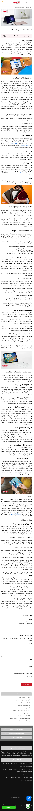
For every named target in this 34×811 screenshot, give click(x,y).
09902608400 (22, 766)
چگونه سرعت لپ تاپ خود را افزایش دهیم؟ (21, 700)
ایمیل (30, 666)
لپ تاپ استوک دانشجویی (17, 173)
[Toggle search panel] (5, 3)
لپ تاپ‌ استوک (18, 514)
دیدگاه (30, 644)
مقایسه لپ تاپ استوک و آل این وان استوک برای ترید (20, 718)
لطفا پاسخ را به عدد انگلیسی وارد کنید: (23, 673)
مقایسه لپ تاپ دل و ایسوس (24, 708)
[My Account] (27, 3)
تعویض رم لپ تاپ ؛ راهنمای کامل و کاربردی (21, 710)
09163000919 (23, 780)
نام (30, 659)
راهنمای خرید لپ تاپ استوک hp (24, 716)
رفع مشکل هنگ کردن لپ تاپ (24, 721)
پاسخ (30, 627)
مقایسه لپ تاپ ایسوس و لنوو (24, 697)
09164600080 (21, 774)
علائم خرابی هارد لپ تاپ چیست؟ (24, 705)
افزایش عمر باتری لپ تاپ (25, 713)
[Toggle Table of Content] (28, 36)
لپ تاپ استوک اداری (24, 145)
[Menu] (29, 3)
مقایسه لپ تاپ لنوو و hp (25, 703)
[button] (2, 3)
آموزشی (27, 7)
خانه (31, 7)
